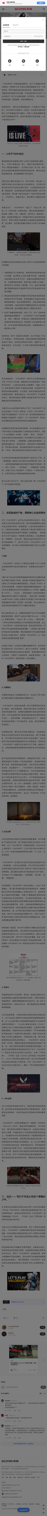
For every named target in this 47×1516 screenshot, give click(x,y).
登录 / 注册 (23, 41)
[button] (43, 20)
